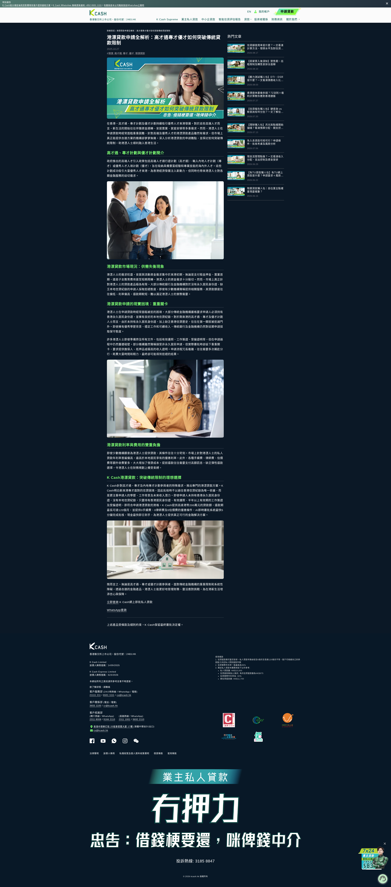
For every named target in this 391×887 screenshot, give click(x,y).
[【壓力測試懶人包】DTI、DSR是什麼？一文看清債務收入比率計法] (236, 80)
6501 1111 (108, 695)
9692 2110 (138, 719)
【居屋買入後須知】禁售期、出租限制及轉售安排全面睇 (265, 63)
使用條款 (172, 753)
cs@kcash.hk (124, 695)
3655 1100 (95, 705)
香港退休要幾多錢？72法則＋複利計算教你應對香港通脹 (265, 94)
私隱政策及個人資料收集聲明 (134, 753)
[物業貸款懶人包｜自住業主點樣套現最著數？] (236, 191)
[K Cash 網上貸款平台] (113, 12)
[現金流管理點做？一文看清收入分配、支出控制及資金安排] (236, 159)
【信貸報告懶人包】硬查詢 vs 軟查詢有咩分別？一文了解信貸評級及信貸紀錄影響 (265, 111)
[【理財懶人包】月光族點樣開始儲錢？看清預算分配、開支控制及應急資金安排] (236, 127)
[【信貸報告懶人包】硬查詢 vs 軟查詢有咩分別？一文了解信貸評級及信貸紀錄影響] (236, 111)
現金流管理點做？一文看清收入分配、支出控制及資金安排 (265, 158)
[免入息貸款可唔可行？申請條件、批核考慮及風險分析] (236, 143)
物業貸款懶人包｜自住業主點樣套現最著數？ (265, 190)
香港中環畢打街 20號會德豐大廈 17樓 (124, 726)
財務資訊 (111, 31)
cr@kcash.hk (111, 705)
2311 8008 (95, 719)
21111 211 (95, 695)
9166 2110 (109, 719)
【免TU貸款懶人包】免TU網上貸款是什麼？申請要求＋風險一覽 (265, 174)
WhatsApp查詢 (117, 610)
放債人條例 (109, 753)
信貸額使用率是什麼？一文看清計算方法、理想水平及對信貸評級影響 (265, 47)
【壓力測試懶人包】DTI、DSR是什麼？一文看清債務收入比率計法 (265, 79)
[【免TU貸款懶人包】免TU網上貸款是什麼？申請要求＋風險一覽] (236, 175)
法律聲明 (94, 753)
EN (249, 11)
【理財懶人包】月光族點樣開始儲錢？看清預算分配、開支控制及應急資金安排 (265, 126)
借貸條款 (158, 753)
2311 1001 (124, 719)
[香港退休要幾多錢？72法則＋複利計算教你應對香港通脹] (236, 95)
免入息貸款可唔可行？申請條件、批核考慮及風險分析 (264, 142)
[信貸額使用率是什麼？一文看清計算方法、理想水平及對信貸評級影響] (236, 48)
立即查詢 (113, 602)
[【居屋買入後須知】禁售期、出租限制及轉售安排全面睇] (236, 64)
